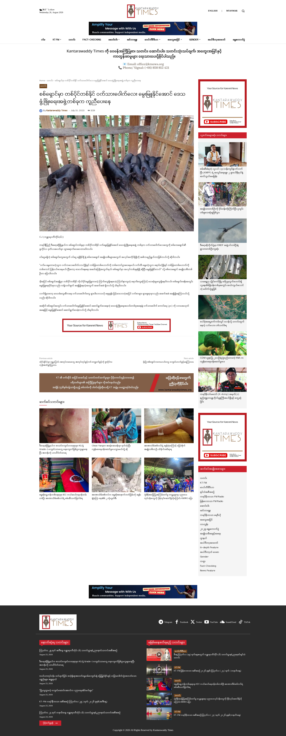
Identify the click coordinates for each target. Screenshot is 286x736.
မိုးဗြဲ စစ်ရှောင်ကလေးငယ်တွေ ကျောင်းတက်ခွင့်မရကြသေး (168, 362)
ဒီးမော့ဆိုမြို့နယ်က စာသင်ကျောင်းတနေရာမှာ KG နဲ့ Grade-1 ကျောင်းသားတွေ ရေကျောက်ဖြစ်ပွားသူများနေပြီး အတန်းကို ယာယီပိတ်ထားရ (63, 449)
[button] (243, 10)
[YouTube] (206, 622)
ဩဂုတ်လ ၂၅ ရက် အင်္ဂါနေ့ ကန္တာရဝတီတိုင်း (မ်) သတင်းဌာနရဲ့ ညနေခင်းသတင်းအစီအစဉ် (78, 650)
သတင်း (50, 80)
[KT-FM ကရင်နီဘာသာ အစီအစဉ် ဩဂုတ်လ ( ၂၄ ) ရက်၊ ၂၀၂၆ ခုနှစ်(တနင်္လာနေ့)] (159, 713)
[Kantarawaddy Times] (41, 110)
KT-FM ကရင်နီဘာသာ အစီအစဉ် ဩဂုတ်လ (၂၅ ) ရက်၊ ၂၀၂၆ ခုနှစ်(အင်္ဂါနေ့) (73, 701)
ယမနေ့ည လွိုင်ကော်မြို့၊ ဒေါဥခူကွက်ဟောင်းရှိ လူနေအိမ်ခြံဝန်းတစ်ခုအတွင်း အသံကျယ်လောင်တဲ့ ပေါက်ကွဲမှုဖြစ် (222, 285)
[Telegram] (161, 622)
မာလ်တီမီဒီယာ (180, 651)
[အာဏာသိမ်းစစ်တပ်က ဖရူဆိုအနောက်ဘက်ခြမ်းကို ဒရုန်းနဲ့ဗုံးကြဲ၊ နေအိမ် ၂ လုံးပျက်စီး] (116, 475)
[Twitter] (192, 622)
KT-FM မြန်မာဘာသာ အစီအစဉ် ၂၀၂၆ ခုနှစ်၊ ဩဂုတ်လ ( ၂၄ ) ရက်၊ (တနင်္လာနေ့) (207, 671)
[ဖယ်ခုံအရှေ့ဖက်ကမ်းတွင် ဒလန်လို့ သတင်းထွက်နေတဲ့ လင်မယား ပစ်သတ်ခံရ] (222, 307)
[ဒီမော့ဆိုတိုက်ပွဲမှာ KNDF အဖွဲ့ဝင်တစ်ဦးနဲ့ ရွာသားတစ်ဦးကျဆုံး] (222, 231)
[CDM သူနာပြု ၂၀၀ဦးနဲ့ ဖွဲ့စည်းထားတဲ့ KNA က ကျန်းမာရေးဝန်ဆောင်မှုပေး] (222, 343)
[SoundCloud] (222, 622)
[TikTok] (240, 622)
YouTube (214, 622)
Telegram (168, 622)
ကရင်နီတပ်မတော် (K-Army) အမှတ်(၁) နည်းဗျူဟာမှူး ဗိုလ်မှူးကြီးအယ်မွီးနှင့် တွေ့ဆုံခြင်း (220, 398)
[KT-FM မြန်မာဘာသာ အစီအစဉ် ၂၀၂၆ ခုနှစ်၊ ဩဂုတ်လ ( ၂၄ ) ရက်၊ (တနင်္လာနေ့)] (159, 669)
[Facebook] (176, 622)
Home (42, 80)
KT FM (177, 667)
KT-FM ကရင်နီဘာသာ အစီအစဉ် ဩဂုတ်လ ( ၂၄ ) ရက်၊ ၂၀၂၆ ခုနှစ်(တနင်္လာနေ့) (207, 715)
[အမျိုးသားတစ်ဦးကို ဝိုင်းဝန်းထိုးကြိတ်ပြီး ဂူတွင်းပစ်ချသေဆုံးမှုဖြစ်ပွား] (222, 194)
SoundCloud (231, 622)
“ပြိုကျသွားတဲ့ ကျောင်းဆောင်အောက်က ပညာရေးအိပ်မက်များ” (66, 690)
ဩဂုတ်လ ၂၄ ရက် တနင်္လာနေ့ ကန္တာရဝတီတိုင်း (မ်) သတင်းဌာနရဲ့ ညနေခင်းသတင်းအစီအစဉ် (80, 712)
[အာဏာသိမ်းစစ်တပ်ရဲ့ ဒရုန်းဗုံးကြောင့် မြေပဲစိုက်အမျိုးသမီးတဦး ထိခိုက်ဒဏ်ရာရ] (169, 425)
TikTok (247, 622)
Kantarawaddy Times (56, 110)
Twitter (199, 622)
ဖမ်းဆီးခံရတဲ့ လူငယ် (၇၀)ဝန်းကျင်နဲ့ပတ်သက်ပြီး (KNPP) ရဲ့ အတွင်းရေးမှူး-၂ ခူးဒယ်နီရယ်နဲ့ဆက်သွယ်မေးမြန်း (221, 172)
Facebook (184, 622)
